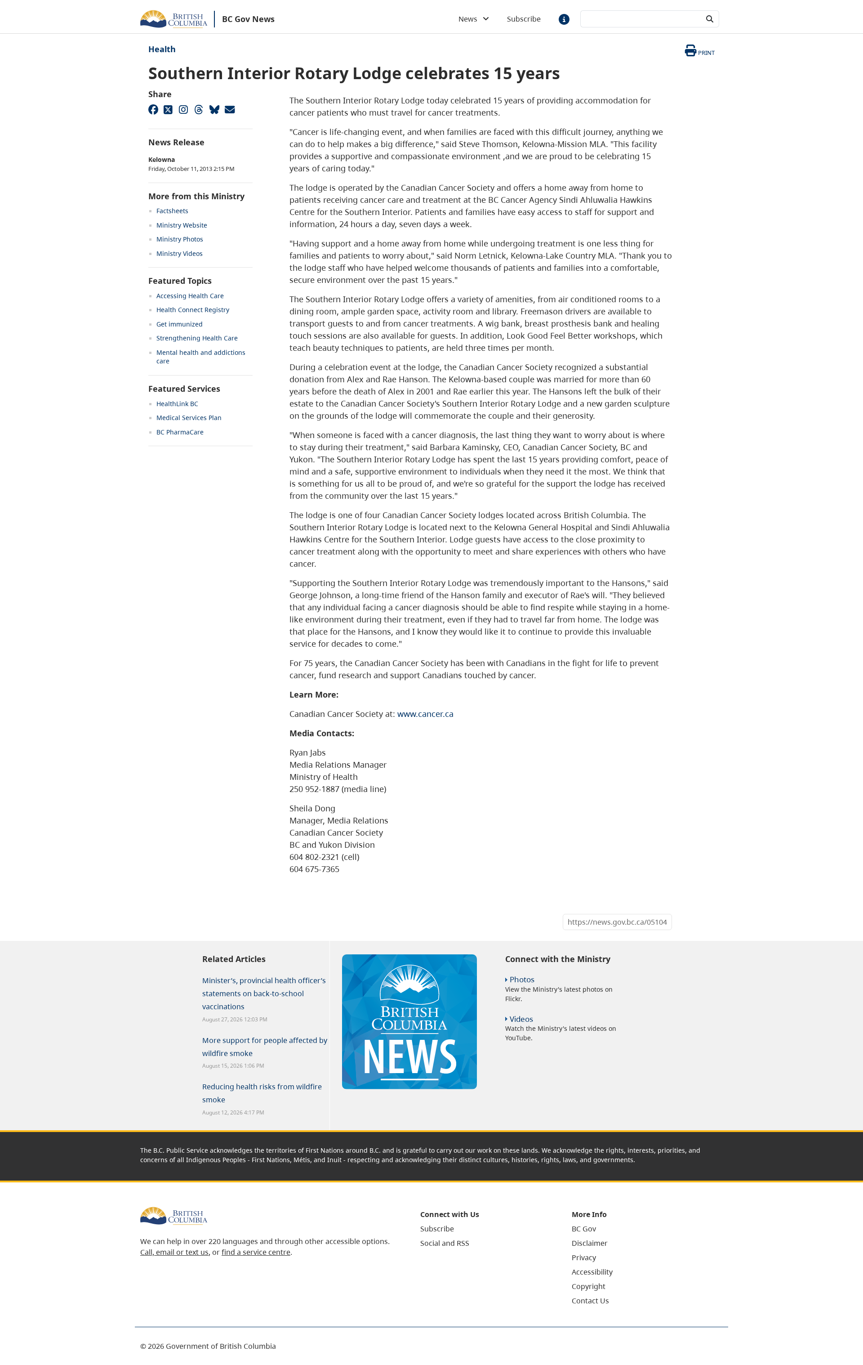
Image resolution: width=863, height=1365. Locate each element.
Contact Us (590, 1301)
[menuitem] (484, 1228)
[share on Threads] (198, 109)
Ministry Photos (179, 239)
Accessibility (592, 1272)
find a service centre (256, 1252)
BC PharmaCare (180, 432)
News (470, 19)
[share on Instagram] (183, 109)
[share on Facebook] (152, 109)
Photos (522, 979)
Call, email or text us (174, 1252)
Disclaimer (590, 1243)
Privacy (584, 1257)
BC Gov (584, 1229)
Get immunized (179, 324)
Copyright (588, 1286)
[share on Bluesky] (213, 109)
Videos (521, 1019)
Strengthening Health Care (197, 338)
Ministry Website (181, 225)
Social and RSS (444, 1243)
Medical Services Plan (189, 417)
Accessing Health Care (190, 295)
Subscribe (524, 19)
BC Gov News (248, 18)
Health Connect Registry (192, 309)
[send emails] (229, 109)
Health (162, 49)
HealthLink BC (177, 403)
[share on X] (168, 109)
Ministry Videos (179, 253)
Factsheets (172, 210)
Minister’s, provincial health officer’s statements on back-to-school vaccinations (264, 993)
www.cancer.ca (425, 713)
